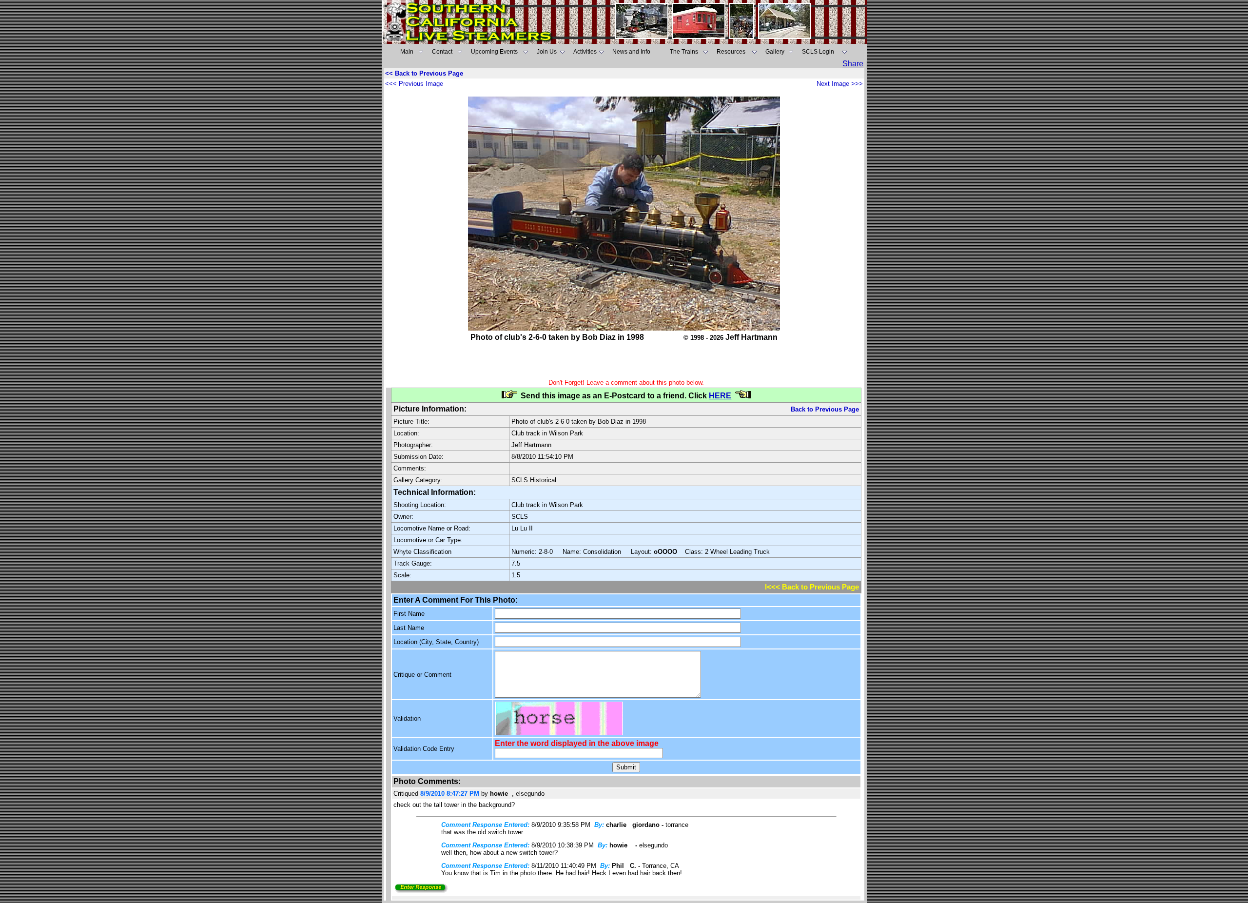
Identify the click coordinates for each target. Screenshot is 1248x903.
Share (852, 63)
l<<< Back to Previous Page (812, 587)
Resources (731, 51)
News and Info (631, 51)
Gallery (774, 51)
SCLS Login (818, 51)
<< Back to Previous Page (424, 73)
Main (406, 51)
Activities (585, 51)
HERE (720, 396)
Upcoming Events (494, 51)
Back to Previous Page (825, 409)
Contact (442, 51)
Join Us (547, 51)
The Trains (684, 51)
